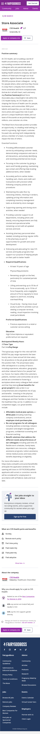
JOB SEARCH (8, 16)
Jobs (17, 8)
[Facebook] (4, 649)
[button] (27, 38)
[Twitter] (15, 649)
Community (6, 8)
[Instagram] (10, 649)
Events (35, 8)
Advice (25, 8)
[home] (13, 4)
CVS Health (14, 577)
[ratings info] (2, 621)
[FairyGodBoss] (15, 644)
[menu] (3, 2)
